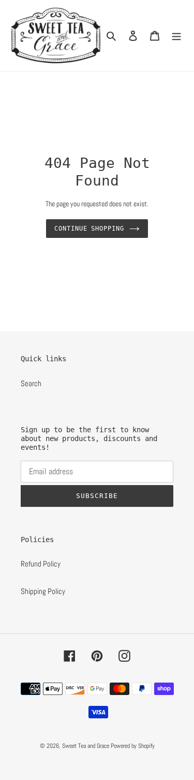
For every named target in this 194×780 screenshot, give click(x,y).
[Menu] (176, 35)
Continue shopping (89, 228)
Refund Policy (41, 564)
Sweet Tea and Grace (85, 746)
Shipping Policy (43, 591)
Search (31, 383)
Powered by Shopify (133, 746)
